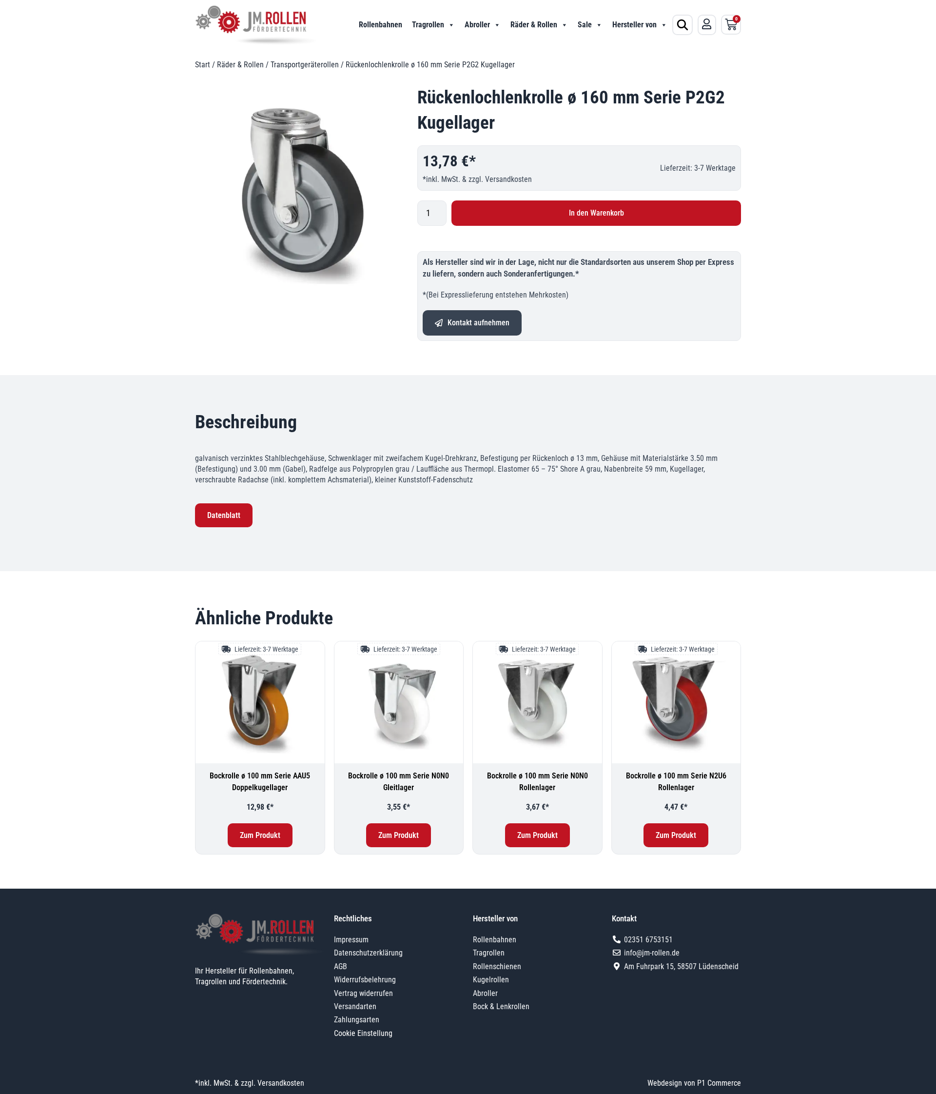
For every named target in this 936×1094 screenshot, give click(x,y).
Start (202, 64)
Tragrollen (428, 24)
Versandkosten (508, 179)
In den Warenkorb (596, 213)
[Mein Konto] (707, 24)
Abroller (477, 24)
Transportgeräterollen (305, 64)
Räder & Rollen (533, 24)
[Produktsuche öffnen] (682, 25)
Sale (585, 24)
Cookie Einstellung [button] (363, 1033)
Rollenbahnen (380, 24)
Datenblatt (223, 515)
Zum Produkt (260, 835)
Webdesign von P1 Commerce (694, 1083)
